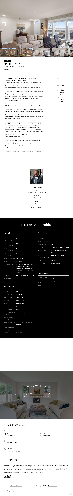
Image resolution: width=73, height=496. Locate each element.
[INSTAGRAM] (8, 490)
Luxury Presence (16, 486)
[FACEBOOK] (5, 490)
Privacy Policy (52, 486)
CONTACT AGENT (36, 207)
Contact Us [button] (36, 404)
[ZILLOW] (12, 490)
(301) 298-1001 (13, 442)
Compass (35, 465)
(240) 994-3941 (36, 197)
